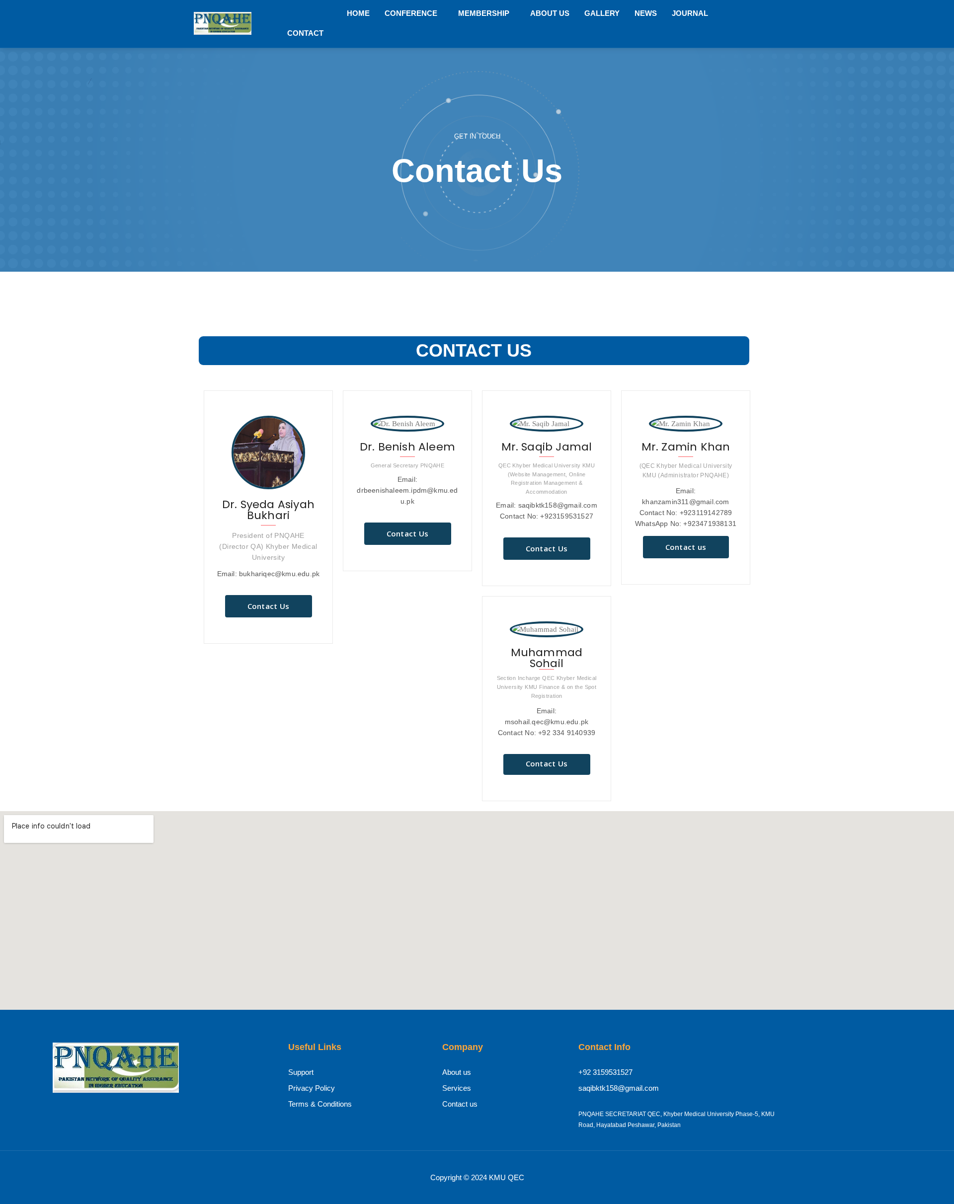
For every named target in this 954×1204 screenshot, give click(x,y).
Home (358, 13)
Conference (411, 13)
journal (690, 13)
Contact (305, 33)
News (646, 13)
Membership (483, 13)
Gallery (602, 13)
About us (549, 13)
